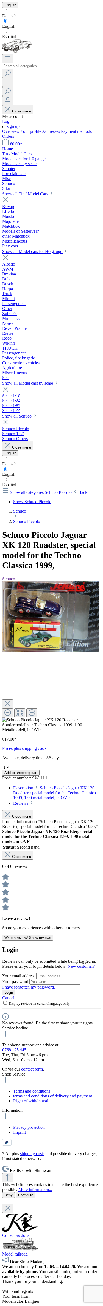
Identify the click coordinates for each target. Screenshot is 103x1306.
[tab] (54, 793)
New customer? (81, 966)
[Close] (7, 703)
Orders (8, 136)
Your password (15, 981)
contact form (32, 1069)
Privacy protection (29, 1127)
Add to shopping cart (20, 773)
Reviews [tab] (21, 803)
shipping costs (32, 1153)
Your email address (19, 975)
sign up (13, 126)
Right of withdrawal (30, 1101)
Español (9, 36)
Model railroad (15, 1254)
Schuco (8, 578)
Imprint (19, 1132)
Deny (8, 1195)
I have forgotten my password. (28, 987)
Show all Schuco (17, 416)
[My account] (7, 100)
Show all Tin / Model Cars (25, 194)
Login (7, 121)
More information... (35, 1189)
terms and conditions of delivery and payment (52, 1096)
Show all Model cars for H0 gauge (32, 251)
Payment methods (76, 131)
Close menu (21, 111)
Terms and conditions (31, 1091)
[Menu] (7, 58)
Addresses (51, 131)
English (8, 26)
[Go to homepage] (17, 51)
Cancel (8, 997)
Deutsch (9, 15)
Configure (25, 1195)
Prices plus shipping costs (24, 748)
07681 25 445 (14, 1050)
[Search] (7, 73)
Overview (11, 131)
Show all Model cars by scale (28, 383)
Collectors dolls (15, 1235)
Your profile (31, 131)
